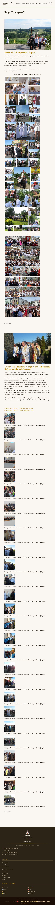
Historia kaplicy (5, 866)
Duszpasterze (5, 871)
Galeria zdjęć (5, 873)
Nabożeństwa (5, 864)
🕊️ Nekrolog (30, 893)
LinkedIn (32, 903)
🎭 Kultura (4, 893)
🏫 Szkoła (4, 891)
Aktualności (4, 875)
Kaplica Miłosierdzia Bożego (5, 3)
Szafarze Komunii (6, 877)
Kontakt (3, 879)
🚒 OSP (29, 889)
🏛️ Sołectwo (4, 889)
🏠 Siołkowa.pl (5, 887)
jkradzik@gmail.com (25, 903)
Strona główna (5, 862)
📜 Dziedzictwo (31, 891)
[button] (16, 85)
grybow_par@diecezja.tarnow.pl (10, 852)
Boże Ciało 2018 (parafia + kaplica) (20, 52)
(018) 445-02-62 (7, 850)
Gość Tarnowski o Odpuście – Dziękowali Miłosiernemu (18, 408)
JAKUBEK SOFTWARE (25, 901)
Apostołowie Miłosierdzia (7, 869)
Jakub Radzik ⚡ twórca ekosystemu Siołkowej (40, 901)
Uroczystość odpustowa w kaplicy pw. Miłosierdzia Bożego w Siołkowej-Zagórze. (27, 367)
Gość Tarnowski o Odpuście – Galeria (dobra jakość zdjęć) (19, 410)
